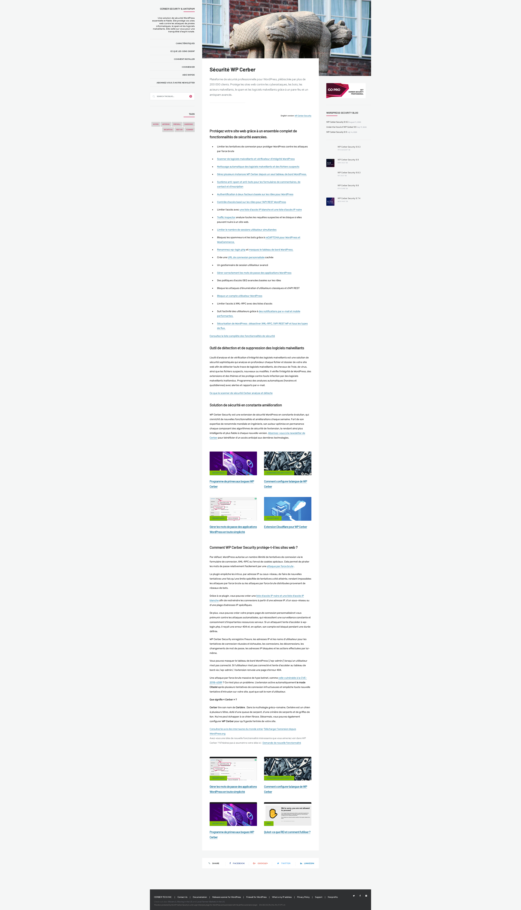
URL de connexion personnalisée (246, 257)
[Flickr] (365, 896)
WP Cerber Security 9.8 (348, 185)
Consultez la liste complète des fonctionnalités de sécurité (242, 336)
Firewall (177, 124)
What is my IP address (282, 897)
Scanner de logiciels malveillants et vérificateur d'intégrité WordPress (256, 158)
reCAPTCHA (168, 130)
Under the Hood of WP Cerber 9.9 (341, 127)
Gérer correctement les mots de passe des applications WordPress (254, 272)
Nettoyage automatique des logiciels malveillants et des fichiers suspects (258, 166)
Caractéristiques (185, 43)
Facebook (239, 863)
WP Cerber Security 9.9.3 (337, 122)
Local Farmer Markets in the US (211, 902)
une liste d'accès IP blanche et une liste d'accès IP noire (271, 209)
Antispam (166, 124)
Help (269, 823)
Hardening (188, 124)
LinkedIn (309, 863)
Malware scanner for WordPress (226, 897)
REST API (179, 130)
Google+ (263, 863)
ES (267, 905)
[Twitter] (354, 896)
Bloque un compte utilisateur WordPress (239, 295)
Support (318, 897)
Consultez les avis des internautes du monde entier (236, 729)
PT (281, 905)
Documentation (200, 897)
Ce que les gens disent (182, 51)
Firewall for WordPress (256, 897)
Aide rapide (188, 75)
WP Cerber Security (303, 116)
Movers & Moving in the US (180, 902)
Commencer (188, 67)
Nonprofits (333, 897)
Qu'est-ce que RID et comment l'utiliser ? (287, 832)
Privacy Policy (303, 897)
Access (155, 124)
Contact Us (182, 897)
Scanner (189, 130)
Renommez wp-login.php (231, 249)
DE (264, 905)
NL (273, 905)
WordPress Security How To (279, 473)
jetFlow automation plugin (248, 905)
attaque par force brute (280, 566)
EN (260, 905)
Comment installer (184, 59)
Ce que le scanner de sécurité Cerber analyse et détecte (241, 393)
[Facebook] (360, 896)
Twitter (285, 863)
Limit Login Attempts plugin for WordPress (205, 905)
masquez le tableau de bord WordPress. (271, 249)
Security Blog (218, 473)
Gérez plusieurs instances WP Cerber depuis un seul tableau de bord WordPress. (262, 174)
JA (284, 905)
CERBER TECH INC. (163, 897)
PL (276, 905)
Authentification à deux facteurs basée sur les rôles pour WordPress (255, 194)
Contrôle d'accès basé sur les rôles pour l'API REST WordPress (251, 202)
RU (270, 905)
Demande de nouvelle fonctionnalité (282, 742)
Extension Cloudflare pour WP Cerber (285, 526)
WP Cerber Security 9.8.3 (349, 173)
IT (278, 905)
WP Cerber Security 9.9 (336, 132)
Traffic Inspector (226, 217)
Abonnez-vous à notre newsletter (176, 82)
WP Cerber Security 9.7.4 (349, 198)
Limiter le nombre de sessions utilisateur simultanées (247, 229)
